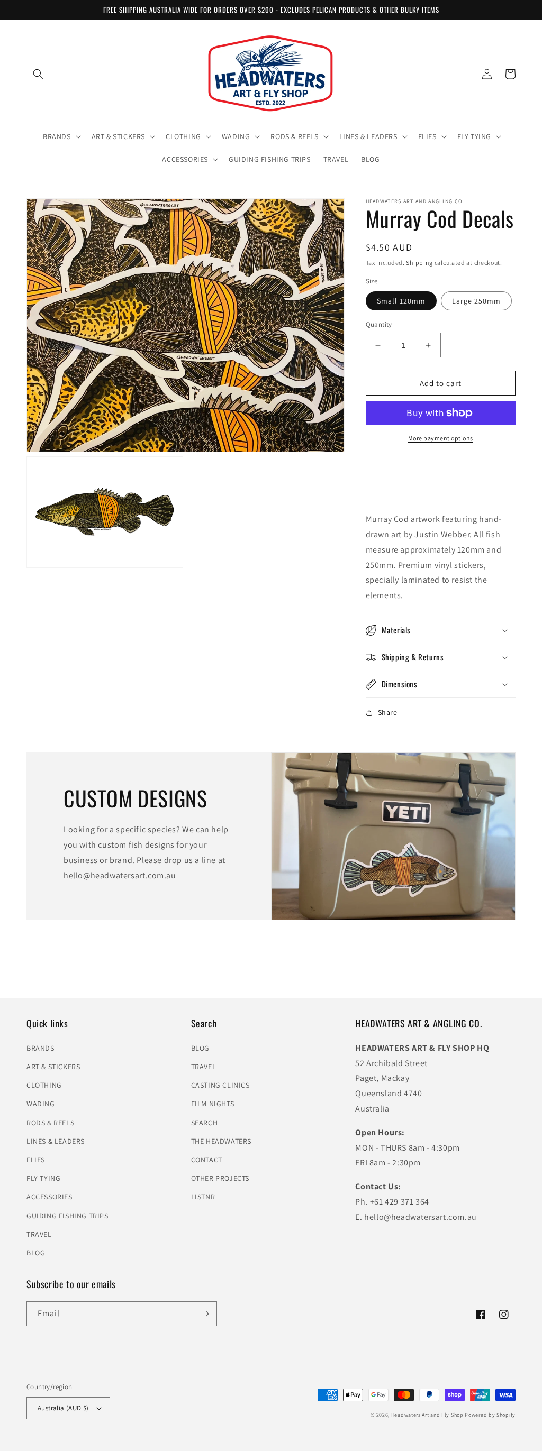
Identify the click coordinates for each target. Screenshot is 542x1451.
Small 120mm (401, 301)
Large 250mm (476, 301)
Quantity (379, 324)
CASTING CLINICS (220, 1085)
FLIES (35, 1159)
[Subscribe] (204, 1313)
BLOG (35, 1252)
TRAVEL (39, 1234)
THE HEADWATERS (221, 1141)
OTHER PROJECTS (220, 1178)
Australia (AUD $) (63, 1407)
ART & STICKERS (53, 1066)
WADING (40, 1103)
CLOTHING (44, 1085)
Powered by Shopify (490, 1414)
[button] (61, 136)
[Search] (38, 74)
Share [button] (388, 712)
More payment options (440, 438)
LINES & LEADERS (55, 1141)
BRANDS (40, 1048)
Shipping (419, 263)
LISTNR (203, 1196)
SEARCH (204, 1122)
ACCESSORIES (49, 1196)
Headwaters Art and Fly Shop (427, 1414)
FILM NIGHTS (212, 1103)
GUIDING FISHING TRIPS (67, 1215)
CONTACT (206, 1159)
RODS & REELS (50, 1122)
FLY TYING (43, 1178)
